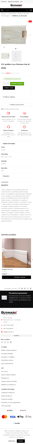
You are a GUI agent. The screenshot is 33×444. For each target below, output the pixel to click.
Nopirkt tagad (8, 87)
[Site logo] (16, 5)
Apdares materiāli (23, 13)
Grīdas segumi (5, 16)
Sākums (3, 13)
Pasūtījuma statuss (7, 360)
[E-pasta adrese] (22, 288)
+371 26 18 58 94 (8, 328)
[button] (2, 34)
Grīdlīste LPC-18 (7, 269)
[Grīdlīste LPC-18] (16, 253)
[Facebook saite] (19, 288)
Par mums (4, 371)
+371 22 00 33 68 (8, 325)
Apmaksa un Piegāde (7, 357)
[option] (15, 48)
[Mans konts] (31, 10)
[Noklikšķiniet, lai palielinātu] (4, 47)
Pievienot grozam (17, 83)
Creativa (4, 271)
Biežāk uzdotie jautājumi (9, 350)
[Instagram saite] (5, 342)
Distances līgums (6, 396)
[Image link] (9, 313)
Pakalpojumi (5, 378)
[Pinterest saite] (25, 288)
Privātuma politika (6, 399)
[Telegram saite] (30, 288)
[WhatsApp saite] (28, 288)
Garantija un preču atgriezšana (10, 402)
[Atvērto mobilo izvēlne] (2, 10)
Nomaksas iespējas (7, 353)
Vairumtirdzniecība (7, 363)
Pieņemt (20, 441)
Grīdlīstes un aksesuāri (19, 16)
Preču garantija (6, 406)
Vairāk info (11, 441)
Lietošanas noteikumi (7, 392)
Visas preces (12, 13)
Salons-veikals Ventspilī (8, 375)
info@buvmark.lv (8, 332)
